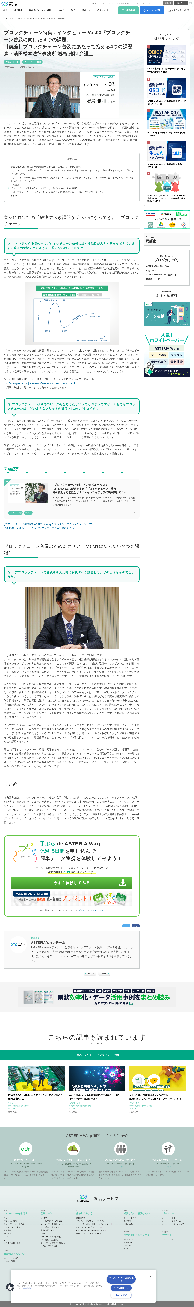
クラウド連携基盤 (48, 1233)
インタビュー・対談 (32, 62)
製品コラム (151, 270)
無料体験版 (80, 1218)
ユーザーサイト (139, 3)
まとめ (14, 195)
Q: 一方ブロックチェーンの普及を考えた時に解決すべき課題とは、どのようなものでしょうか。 (58, 192)
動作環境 (7, 1233)
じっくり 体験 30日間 (93, 1224)
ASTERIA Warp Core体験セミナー (90, 1230)
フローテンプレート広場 (14, 1224)
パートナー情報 (168, 1218)
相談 (153, 10)
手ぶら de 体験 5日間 (91, 1221)
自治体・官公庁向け (49, 1246)
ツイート (126, 926)
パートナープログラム (171, 1221)
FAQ (73, 10)
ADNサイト (95, 3)
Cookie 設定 (121, 1295)
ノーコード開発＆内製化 (51, 1237)
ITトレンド (128, 1242)
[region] (83, 1286)
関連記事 (17, 185)
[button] (10, 1287)
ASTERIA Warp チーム (29, 67)
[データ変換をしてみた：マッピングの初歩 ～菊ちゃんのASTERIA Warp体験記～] (104, 975)
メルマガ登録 (9, 1261)
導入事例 (7, 1230)
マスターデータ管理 (52, 1224)
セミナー (106, 10)
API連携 (44, 1218)
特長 (5, 10)
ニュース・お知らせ (12, 1258)
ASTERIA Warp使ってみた (158, 266)
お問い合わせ (181, 3)
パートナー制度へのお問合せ (174, 1224)
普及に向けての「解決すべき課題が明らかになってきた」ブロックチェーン (46, 167)
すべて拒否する (121, 1288)
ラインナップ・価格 (12, 1227)
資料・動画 (180, 10)
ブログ (61, 10)
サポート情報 (168, 1239)
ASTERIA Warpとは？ (16, 1213)
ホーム (6, 19)
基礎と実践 (82, 910)
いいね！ (135, 926)
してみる (72, 883)
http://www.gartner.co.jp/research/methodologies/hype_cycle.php (40, 383)
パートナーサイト (154, 3)
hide (74, 159)
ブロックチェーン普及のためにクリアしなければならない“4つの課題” (44, 188)
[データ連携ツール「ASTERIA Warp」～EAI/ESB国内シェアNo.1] (9, 4)
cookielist (27, 1288)
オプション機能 (10, 1221)
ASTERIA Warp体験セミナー (88, 1227)
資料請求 (167, 3)
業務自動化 (48, 1230)
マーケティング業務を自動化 (53, 1243)
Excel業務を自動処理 (49, 1240)
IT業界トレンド (12, 62)
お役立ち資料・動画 (12, 1243)
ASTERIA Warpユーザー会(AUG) (161, 275)
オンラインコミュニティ (116, 3)
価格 (40, 10)
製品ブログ (16, 19)
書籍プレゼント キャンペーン (88, 1233)
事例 (18, 10)
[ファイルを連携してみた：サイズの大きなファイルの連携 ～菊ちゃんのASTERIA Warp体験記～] (90, 975)
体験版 (130, 10)
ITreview (127, 1239)
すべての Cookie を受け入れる (121, 1279)
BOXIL (126, 1249)
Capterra (127, 1245)
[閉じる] (150, 1276)
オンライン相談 (130, 1218)
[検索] (191, 3)
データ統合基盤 (50, 1227)
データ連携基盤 (52, 1221)
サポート (86, 10)
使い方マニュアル (96, 910)
